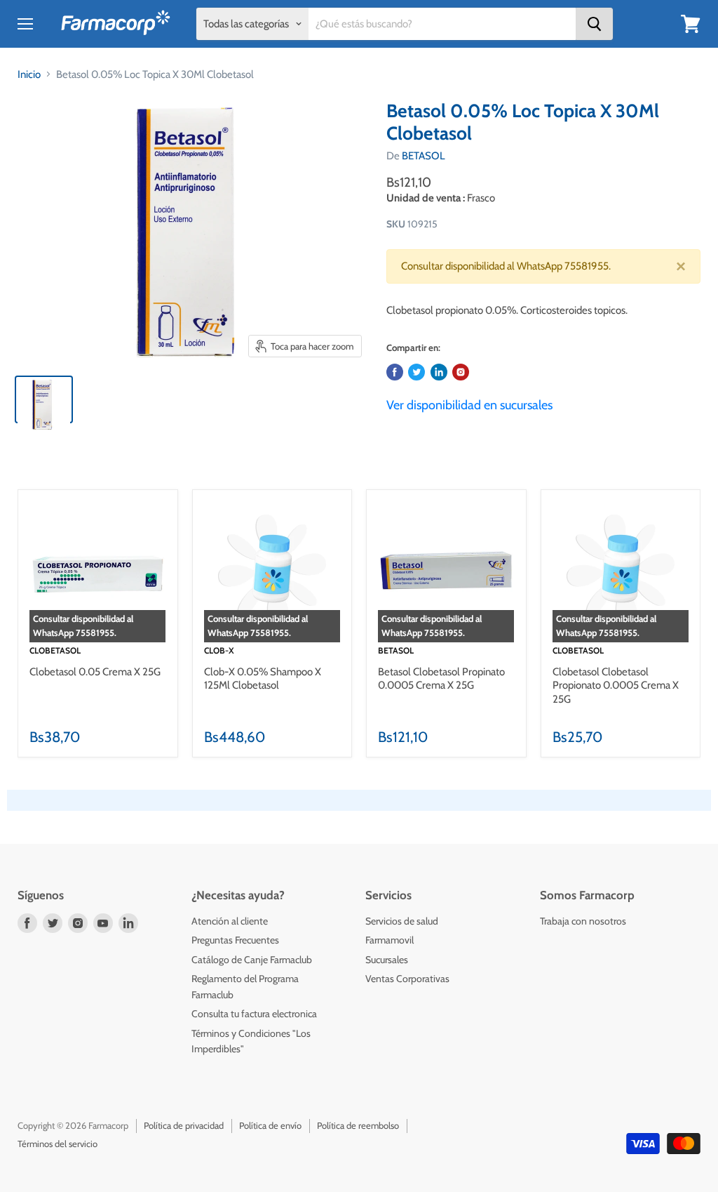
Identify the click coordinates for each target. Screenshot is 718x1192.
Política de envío (270, 1125)
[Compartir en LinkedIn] (439, 372)
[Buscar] (594, 24)
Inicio (29, 74)
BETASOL (423, 156)
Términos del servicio (57, 1143)
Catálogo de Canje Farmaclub (251, 959)
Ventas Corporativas (407, 978)
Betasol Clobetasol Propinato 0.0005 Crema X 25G (441, 678)
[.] (460, 372)
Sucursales (386, 959)
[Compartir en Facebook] (394, 372)
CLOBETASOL (55, 650)
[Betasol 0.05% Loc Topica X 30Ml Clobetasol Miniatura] (44, 399)
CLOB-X (219, 650)
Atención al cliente (229, 921)
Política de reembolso (358, 1125)
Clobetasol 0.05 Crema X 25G (95, 671)
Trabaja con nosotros (583, 921)
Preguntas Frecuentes (235, 940)
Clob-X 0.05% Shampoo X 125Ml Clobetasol (262, 678)
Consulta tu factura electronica (254, 1013)
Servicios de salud (401, 921)
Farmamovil (389, 940)
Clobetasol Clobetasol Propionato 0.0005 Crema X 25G (616, 685)
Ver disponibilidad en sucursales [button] (469, 405)
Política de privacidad (184, 1125)
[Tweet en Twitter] (416, 372)
